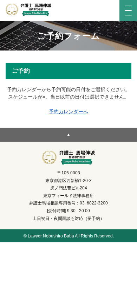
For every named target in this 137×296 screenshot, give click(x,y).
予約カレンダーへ (68, 111)
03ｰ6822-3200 (94, 203)
